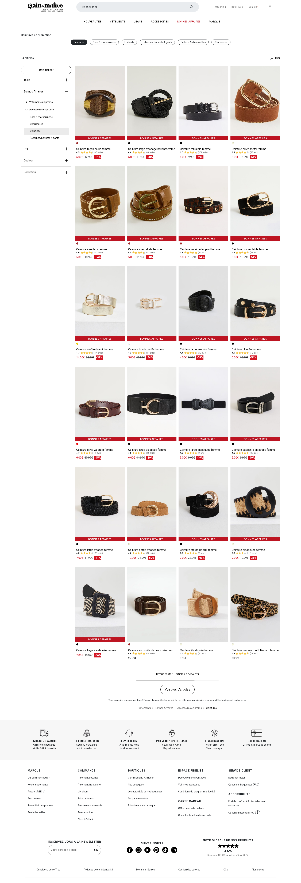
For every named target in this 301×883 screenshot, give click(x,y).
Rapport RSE (35, 791)
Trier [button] (277, 58)
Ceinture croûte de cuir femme (94, 349)
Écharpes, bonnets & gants (157, 42)
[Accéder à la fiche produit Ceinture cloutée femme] (255, 303)
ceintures (176, 700)
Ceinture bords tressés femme (147, 550)
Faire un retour (86, 798)
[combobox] (137, 7)
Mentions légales (145, 869)
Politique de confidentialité (98, 869)
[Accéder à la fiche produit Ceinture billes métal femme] (255, 103)
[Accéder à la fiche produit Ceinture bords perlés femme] (152, 303)
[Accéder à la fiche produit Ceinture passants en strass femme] (255, 404)
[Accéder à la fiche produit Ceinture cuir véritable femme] (255, 203)
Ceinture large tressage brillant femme (151, 149)
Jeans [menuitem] (138, 21)
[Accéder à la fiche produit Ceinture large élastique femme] (152, 404)
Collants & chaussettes (193, 42)
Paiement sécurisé (88, 777)
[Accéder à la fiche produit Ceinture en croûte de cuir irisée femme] (152, 604)
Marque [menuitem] (214, 21)
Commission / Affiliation (141, 777)
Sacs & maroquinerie (104, 42)
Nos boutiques (136, 784)
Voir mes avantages (189, 784)
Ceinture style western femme (94, 449)
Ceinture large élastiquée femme (200, 449)
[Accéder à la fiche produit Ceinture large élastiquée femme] (203, 404)
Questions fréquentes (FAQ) (243, 784)
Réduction (30, 172)
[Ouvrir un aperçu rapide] (120, 70)
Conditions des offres (48, 869)
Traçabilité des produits (40, 805)
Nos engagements (38, 784)
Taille (27, 80)
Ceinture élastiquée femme (248, 550)
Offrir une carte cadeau (191, 808)
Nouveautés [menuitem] (93, 21)
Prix (26, 148)
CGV (225, 869)
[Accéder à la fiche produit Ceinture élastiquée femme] (255, 504)
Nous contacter (236, 777)
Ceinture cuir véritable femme (250, 249)
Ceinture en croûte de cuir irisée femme (152, 650)
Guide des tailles (36, 812)
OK (96, 850)
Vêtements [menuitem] (118, 21)
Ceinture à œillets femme (91, 249)
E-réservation (85, 812)
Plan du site (258, 869)
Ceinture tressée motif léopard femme (255, 650)
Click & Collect (85, 819)
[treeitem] (41, 102)
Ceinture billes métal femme (249, 149)
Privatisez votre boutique (142, 805)
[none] (46, 102)
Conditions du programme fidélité (196, 791)
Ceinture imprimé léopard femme (200, 249)
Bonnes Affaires (34, 91)
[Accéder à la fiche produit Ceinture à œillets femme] (100, 203)
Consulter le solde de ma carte (194, 815)
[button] (120, 70)
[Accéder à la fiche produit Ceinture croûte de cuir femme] (100, 303)
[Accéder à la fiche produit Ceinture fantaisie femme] (203, 103)
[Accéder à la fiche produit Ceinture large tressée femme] (203, 303)
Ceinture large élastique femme (147, 449)
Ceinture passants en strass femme (254, 449)
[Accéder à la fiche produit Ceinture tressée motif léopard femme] (255, 604)
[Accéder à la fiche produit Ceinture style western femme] (100, 404)
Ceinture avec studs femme (145, 249)
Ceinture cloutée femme (246, 349)
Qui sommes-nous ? (39, 777)
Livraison (83, 791)
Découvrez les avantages (192, 777)
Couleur (28, 160)
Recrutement (35, 798)
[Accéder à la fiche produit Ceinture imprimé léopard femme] (203, 203)
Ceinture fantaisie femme (195, 149)
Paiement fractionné (89, 784)
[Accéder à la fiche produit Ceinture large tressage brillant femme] (152, 103)
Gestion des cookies (189, 869)
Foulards (129, 42)
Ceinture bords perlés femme (146, 349)
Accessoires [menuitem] (160, 21)
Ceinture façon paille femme (93, 149)
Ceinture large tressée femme (198, 349)
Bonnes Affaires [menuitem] (189, 21)
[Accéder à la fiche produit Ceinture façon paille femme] (100, 103)
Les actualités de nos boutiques (145, 791)
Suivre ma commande (90, 805)
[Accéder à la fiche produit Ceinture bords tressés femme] (152, 504)
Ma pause (138, 798)
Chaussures (220, 42)
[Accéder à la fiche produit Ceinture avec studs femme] (152, 203)
